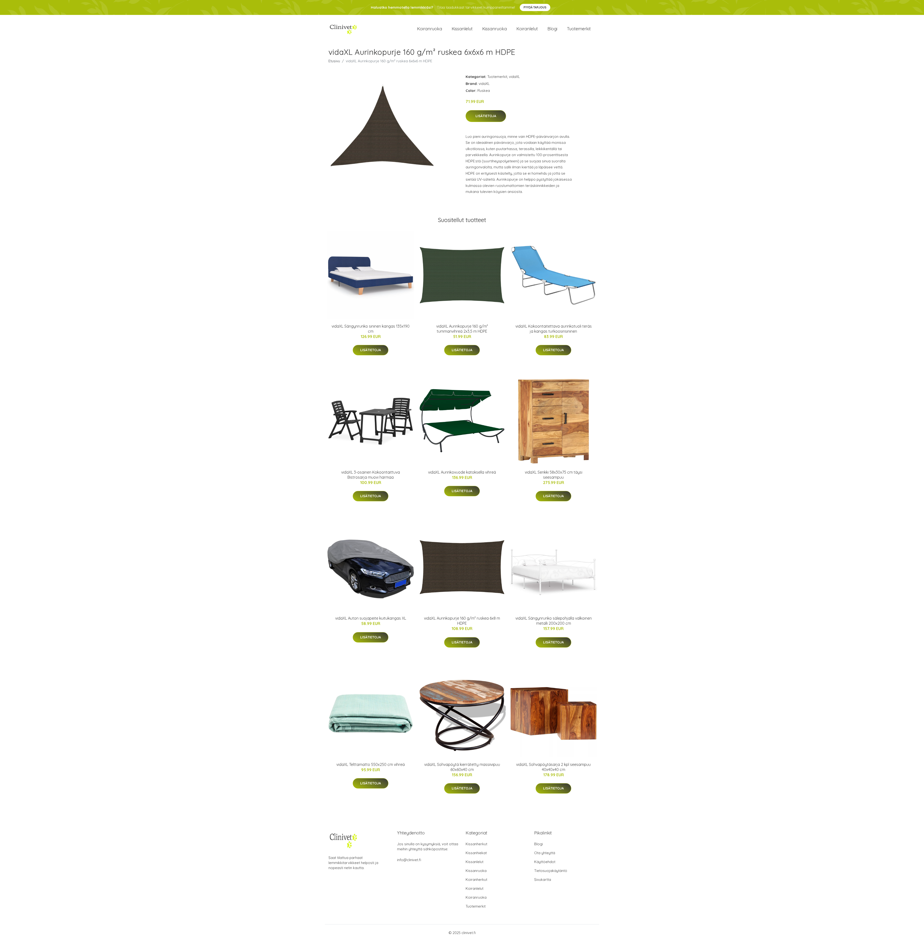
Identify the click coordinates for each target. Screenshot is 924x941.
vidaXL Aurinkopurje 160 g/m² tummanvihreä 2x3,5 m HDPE (462, 329)
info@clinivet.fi (409, 860)
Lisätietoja (485, 116)
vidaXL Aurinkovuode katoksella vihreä (462, 472)
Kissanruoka (494, 29)
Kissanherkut (476, 844)
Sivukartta (542, 879)
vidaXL (514, 76)
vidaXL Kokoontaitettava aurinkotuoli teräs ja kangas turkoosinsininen (553, 329)
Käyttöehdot (544, 861)
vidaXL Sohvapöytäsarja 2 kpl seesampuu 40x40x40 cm (553, 767)
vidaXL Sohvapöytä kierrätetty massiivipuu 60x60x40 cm (462, 767)
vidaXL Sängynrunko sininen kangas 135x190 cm (371, 329)
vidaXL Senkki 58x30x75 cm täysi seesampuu (553, 475)
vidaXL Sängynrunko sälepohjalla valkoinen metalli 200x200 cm (553, 621)
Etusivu (334, 61)
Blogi (552, 29)
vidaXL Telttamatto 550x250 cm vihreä (370, 764)
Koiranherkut (476, 879)
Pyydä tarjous (535, 7)
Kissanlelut (462, 29)
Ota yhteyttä (544, 853)
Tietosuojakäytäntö (550, 870)
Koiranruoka (429, 29)
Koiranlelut (527, 29)
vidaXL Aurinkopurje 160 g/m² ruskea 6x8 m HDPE (462, 621)
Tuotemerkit (579, 29)
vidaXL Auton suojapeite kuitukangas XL (370, 618)
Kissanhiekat (476, 853)
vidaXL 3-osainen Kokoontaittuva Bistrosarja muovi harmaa (370, 475)
